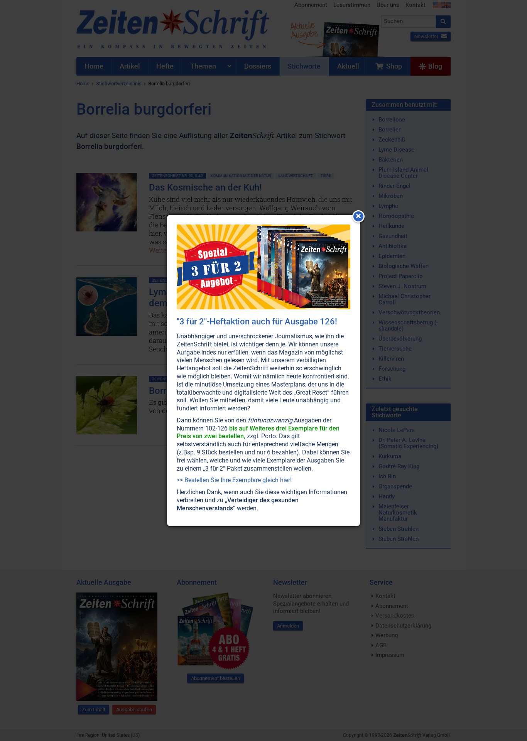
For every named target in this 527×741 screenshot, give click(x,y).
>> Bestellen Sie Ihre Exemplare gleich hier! (234, 480)
